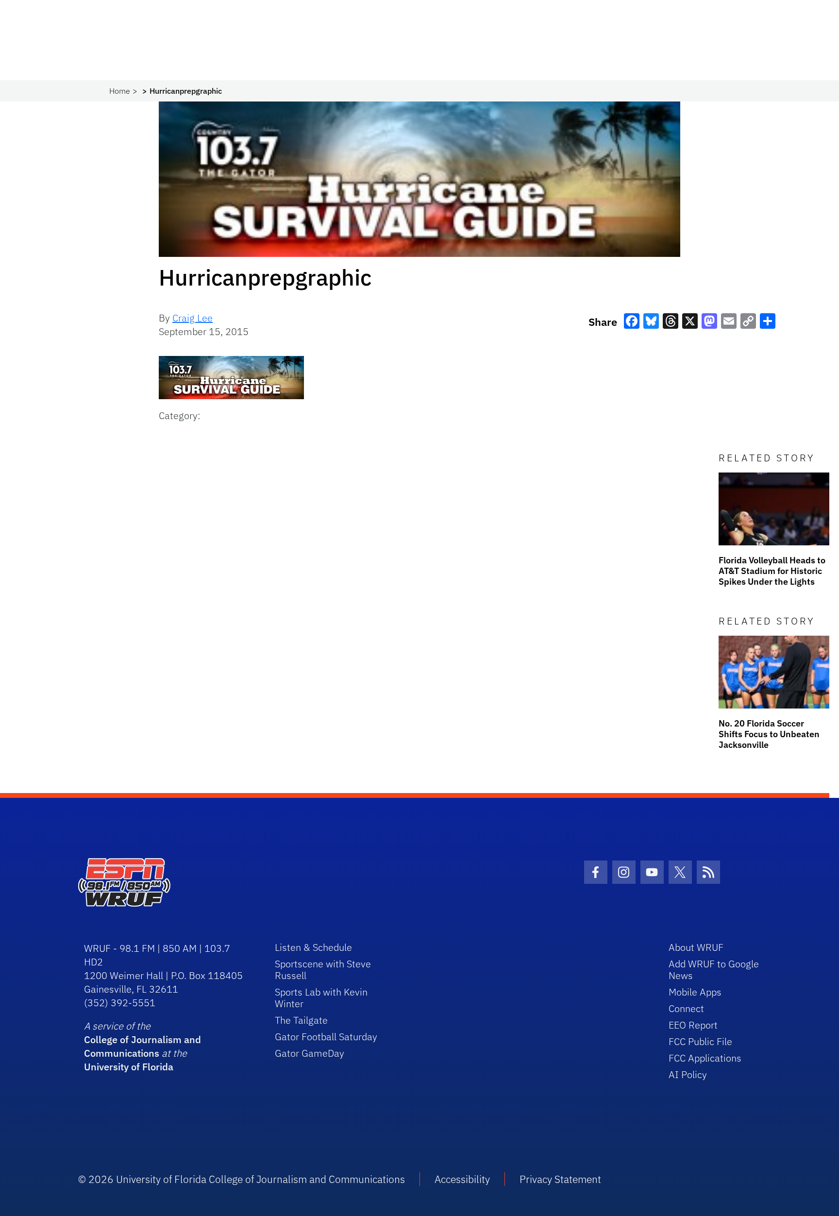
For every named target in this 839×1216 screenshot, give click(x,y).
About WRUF (696, 947)
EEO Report (693, 1024)
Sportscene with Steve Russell (323, 969)
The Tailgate (301, 1020)
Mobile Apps (695, 991)
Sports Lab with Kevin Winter (321, 997)
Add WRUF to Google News (714, 969)
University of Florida (128, 1066)
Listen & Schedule (313, 947)
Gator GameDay (309, 1053)
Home (119, 91)
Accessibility (462, 1179)
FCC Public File (700, 1041)
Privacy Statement (560, 1179)
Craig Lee (192, 317)
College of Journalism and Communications (142, 1046)
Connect (686, 1008)
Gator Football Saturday (326, 1036)
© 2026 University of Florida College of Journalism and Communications (241, 1179)
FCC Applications (705, 1057)
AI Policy (688, 1074)
